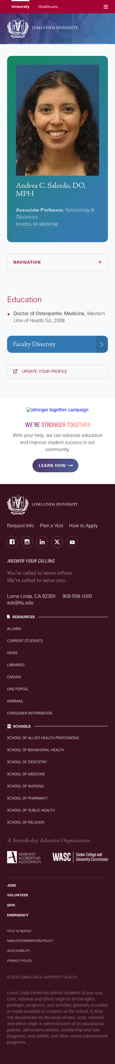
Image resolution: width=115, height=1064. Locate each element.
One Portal (18, 689)
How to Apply (83, 525)
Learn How (52, 465)
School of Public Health (31, 810)
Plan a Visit (51, 525)
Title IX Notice (19, 931)
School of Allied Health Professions (43, 738)
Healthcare (48, 6)
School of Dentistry (27, 762)
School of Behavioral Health (35, 750)
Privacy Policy (19, 961)
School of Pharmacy (27, 798)
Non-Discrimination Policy (30, 941)
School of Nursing (25, 786)
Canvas (14, 677)
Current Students (25, 641)
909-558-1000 (77, 596)
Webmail (15, 701)
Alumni (14, 628)
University (20, 6)
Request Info (20, 525)
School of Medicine (37, 224)
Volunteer (17, 895)
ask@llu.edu (20, 603)
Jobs (11, 885)
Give (11, 905)
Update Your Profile (44, 371)
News (12, 653)
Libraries (15, 665)
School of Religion (25, 822)
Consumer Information (29, 713)
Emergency (18, 915)
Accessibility (18, 951)
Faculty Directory (34, 344)
